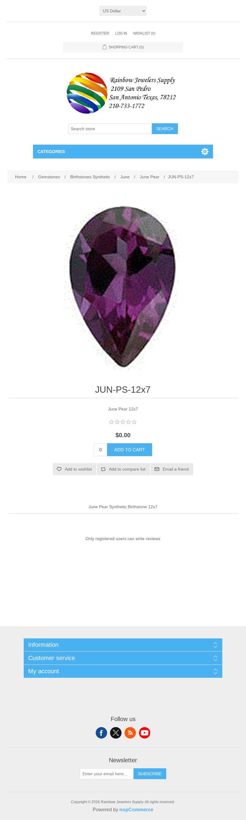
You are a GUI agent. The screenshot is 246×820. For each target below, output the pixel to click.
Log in (121, 33)
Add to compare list (127, 469)
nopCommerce (136, 809)
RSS (130, 733)
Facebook (101, 733)
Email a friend (176, 469)
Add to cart (129, 449)
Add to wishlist (78, 469)
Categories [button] (51, 151)
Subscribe (150, 773)
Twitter (116, 733)
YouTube (144, 733)
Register (100, 33)
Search (164, 128)
